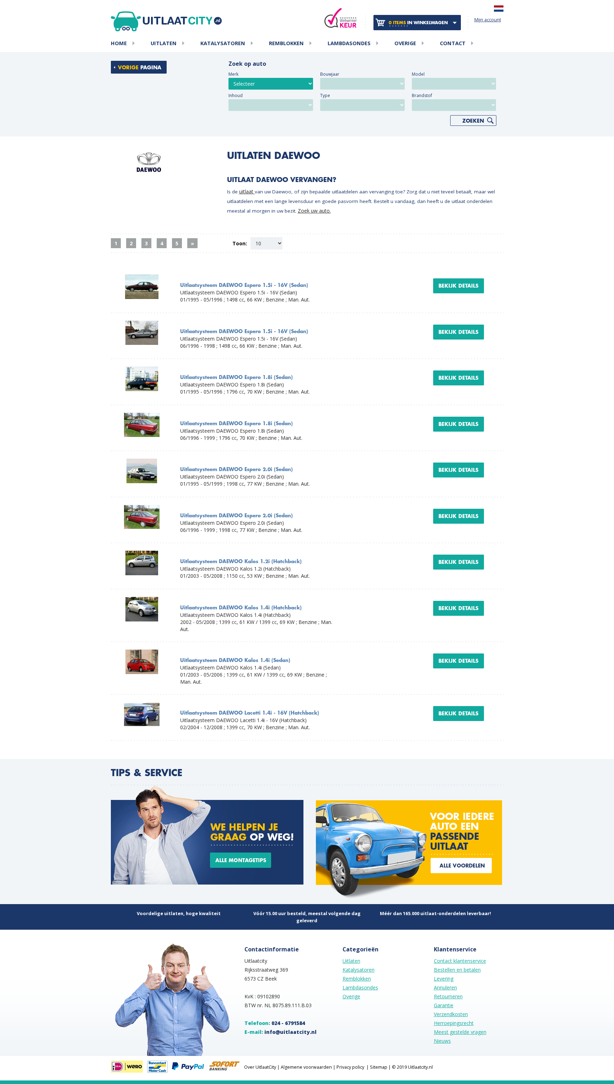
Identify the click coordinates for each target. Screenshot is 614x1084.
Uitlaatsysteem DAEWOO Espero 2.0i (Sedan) (236, 469)
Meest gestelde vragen (460, 1032)
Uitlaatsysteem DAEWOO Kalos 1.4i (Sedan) (235, 660)
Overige (405, 44)
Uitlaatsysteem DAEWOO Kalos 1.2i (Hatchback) (241, 561)
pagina (139, 67)
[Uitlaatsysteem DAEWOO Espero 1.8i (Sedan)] (142, 370)
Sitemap (378, 1067)
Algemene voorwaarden (306, 1067)
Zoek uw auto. (314, 210)
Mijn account (487, 20)
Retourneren (448, 996)
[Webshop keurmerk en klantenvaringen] (340, 18)
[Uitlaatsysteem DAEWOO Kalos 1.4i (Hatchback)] (142, 600)
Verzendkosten (451, 1014)
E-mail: (280, 1032)
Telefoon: (274, 1023)
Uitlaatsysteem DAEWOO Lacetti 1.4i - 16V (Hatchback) (249, 713)
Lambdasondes (349, 44)
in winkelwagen (418, 23)
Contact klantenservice (460, 960)
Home (119, 44)
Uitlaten (164, 44)
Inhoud (235, 95)
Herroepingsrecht (454, 1023)
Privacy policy (350, 1067)
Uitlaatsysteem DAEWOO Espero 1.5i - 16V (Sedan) (244, 285)
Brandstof (422, 95)
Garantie (443, 1005)
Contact (452, 44)
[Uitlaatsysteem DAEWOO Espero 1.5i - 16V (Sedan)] (142, 277)
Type (325, 95)
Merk (233, 74)
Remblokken (286, 44)
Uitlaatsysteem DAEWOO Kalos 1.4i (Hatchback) (241, 607)
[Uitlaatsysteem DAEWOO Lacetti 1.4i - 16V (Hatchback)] (142, 705)
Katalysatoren (222, 44)
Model (418, 74)
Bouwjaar (329, 74)
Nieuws (442, 1040)
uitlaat (247, 191)
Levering (443, 978)
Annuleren (445, 987)
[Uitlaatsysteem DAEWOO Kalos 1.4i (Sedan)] (142, 653)
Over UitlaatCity (260, 1067)
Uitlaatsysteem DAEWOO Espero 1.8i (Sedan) (236, 377)
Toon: (239, 243)
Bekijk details (458, 285)
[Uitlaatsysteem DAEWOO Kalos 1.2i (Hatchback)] (142, 554)
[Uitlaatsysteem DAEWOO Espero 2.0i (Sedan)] (142, 462)
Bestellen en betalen (457, 969)
